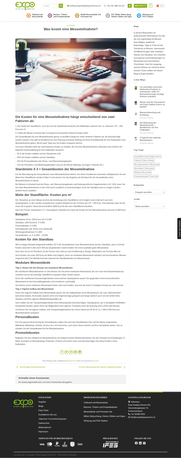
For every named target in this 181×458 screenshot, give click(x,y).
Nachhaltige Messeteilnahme (32, 367)
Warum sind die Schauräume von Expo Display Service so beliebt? (152, 104)
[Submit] (61, 6)
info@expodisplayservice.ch (142, 417)
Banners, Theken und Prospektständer (100, 407)
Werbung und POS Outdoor (96, 421)
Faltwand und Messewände (96, 403)
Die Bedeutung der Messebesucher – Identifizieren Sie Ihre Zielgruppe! (149, 126)
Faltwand (137, 160)
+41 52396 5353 (137, 414)
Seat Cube (154, 176)
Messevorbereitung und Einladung (150, 113)
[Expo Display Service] (25, 6)
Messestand (154, 164)
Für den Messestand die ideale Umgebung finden (100, 367)
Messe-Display (148, 160)
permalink (95, 361)
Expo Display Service (153, 156)
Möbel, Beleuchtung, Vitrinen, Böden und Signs (104, 416)
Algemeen (71, 25)
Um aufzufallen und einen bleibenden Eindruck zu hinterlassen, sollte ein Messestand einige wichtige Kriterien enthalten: (152, 92)
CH (161, 5)
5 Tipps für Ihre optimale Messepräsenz (150, 139)
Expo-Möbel (138, 156)
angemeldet (32, 382)
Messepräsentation (141, 164)
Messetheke (138, 168)
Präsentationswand (141, 176)
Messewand (150, 168)
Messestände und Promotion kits (98, 412)
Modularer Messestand (142, 172)
